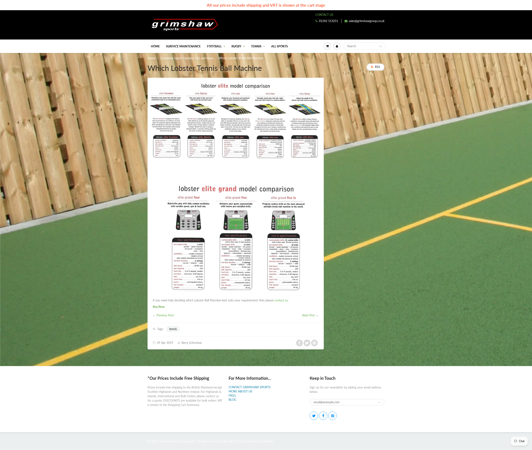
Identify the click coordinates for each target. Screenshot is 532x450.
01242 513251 (328, 21)
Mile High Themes (233, 441)
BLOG (232, 399)
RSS (377, 67)
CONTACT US (324, 14)
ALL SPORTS (279, 46)
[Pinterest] (332, 416)
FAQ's (232, 395)
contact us (281, 300)
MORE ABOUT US (240, 391)
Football (214, 46)
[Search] (380, 46)
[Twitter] (314, 416)
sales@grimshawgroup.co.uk (366, 21)
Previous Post (165, 315)
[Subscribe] (379, 402)
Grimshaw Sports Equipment (176, 441)
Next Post (308, 315)
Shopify (202, 441)
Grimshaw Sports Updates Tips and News (187, 58)
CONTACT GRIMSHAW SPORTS (250, 387)
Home (155, 46)
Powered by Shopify (260, 441)
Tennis (256, 46)
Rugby (236, 46)
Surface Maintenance (183, 46)
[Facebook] (323, 416)
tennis (173, 329)
